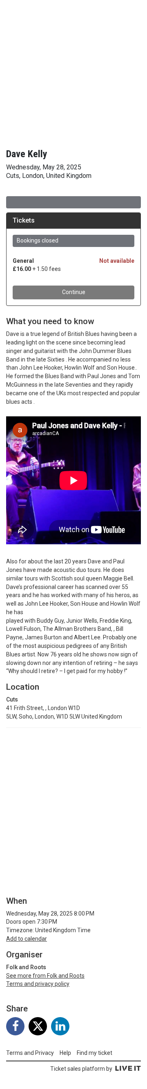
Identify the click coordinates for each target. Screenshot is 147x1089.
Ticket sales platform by (81, 1068)
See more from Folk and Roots (45, 975)
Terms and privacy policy (37, 984)
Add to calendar (26, 938)
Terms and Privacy (30, 1053)
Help (65, 1053)
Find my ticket (94, 1053)
